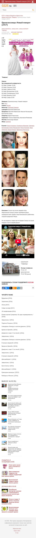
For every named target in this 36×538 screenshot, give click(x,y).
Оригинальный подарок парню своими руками (13, 481)
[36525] (5, 509)
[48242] (5, 473)
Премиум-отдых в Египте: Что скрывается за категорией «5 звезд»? (14, 435)
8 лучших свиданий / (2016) (10, 343)
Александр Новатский (16, 32)
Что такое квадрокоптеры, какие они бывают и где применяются (15, 397)
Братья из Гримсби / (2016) (9, 330)
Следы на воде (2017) (8, 308)
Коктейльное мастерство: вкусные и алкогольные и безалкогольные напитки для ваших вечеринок (11, 493)
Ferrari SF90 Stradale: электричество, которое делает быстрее (14, 413)
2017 (5, 103)
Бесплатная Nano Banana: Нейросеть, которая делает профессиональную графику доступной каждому (14, 388)
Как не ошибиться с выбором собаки (13, 442)
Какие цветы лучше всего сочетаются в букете (14, 466)
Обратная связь (17, 528)
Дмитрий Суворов (13, 107)
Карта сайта (17, 531)
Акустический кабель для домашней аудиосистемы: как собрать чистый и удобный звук (14, 405)
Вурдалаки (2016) (7, 298)
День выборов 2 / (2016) (9, 359)
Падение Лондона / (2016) (9, 323)
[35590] (5, 466)
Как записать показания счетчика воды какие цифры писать (14, 428)
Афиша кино (15, 29)
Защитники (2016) (7, 301)
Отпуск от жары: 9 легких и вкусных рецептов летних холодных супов (11, 501)
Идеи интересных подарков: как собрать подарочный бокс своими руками (11, 474)
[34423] (5, 481)
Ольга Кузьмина (11, 126)
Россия (8, 105)
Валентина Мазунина (23, 130)
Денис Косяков (24, 128)
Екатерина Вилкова (22, 126)
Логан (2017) (5, 305)
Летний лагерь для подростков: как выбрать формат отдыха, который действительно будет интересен (14, 450)
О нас (16, 533)
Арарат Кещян (12, 130)
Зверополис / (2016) (8, 320)
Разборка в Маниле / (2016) (10, 376)
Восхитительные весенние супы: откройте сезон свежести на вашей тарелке (10, 510)
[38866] (5, 491)
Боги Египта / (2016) (8, 366)
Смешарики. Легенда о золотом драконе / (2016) (16, 326)
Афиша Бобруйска (6, 29)
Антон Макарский (14, 128)
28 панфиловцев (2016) (9, 311)
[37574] (5, 501)
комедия (8, 122)
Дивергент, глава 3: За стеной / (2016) (13, 333)
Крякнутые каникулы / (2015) (10, 372)
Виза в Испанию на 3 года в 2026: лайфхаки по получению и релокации (15, 421)
